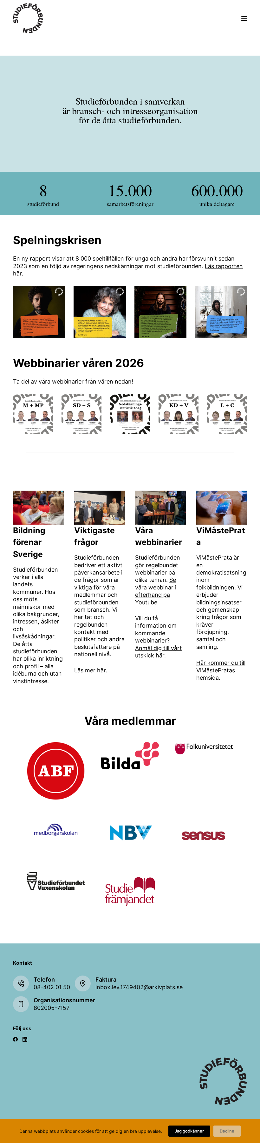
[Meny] (244, 18)
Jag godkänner (189, 1130)
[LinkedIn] (25, 1039)
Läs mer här (90, 670)
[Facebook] (15, 1039)
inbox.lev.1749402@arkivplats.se (139, 987)
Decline (227, 1130)
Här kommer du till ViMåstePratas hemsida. (220, 670)
